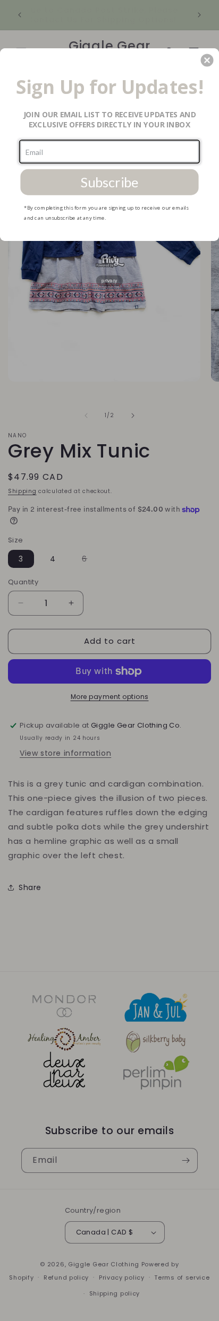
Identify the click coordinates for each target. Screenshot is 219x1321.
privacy (109, 280)
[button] (207, 60)
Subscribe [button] (109, 182)
